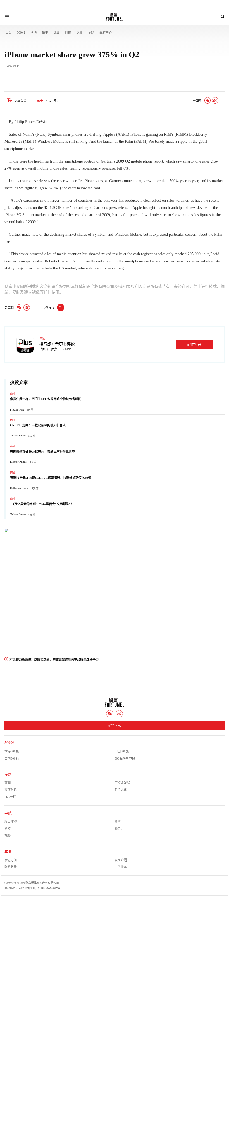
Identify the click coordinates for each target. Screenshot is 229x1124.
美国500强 (11, 758)
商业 (56, 32)
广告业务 (121, 867)
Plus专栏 (10, 797)
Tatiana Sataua (18, 435)
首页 (8, 32)
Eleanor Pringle (18, 461)
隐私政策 (10, 867)
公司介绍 (121, 860)
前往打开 (194, 345)
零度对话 (10, 789)
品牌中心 (105, 32)
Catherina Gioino (19, 488)
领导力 (119, 828)
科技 (68, 32)
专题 (91, 32)
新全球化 (121, 789)
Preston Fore (17, 409)
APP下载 (114, 726)
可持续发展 (122, 782)
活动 (33, 32)
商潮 (79, 32)
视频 (7, 835)
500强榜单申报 (125, 758)
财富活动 (10, 821)
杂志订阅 (10, 860)
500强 (21, 32)
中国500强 (122, 751)
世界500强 (11, 751)
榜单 (45, 32)
